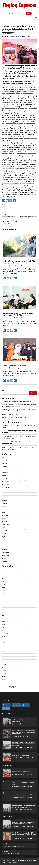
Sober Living (5, 633)
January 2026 (5, 478)
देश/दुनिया (4, 673)
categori (4, 590)
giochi (3, 606)
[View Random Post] (35, 18)
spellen (3, 636)
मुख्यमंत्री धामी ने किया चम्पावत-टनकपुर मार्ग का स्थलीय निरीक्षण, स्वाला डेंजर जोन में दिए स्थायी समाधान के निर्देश (19, 262)
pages (3, 624)
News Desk (26, 36)
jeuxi (3, 615)
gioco (3, 609)
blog (3, 581)
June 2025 (4, 500)
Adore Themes (12, 862)
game (3, 600)
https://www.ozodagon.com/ (9, 436)
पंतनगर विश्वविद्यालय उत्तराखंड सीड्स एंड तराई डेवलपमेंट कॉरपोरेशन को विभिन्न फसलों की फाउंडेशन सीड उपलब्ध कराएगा (24, 834)
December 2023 (6, 546)
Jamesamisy (5, 447)
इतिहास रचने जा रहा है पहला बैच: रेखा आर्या (10, 414)
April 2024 (4, 540)
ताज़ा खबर (4, 670)
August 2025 (5, 494)
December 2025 (6, 481)
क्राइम (3, 667)
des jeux (4, 593)
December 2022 (6, 552)
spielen (3, 642)
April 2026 (4, 469)
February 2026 (5, 475)
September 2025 (6, 491)
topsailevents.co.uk (6, 655)
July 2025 (4, 497)
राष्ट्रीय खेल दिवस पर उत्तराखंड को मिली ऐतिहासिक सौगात (14, 417)
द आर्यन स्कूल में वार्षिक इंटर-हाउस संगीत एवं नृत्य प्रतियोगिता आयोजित (16, 401)
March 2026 (5, 472)
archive (3, 578)
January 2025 (5, 515)
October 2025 (5, 488)
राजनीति (3, 676)
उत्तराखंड (10, 205)
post (3, 630)
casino (3, 587)
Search (4, 390)
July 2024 (4, 530)
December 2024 (6, 518)
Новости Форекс (6, 661)
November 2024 (6, 521)
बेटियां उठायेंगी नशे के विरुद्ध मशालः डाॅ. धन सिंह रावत (23, 795)
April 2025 (4, 506)
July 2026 (4, 460)
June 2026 (4, 463)
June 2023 (4, 549)
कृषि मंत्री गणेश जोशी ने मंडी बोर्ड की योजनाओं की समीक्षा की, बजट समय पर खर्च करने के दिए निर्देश (18, 314)
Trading (3, 658)
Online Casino (5, 621)
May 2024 (4, 537)
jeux (3, 612)
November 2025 (6, 484)
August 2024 (5, 527)
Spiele (3, 639)
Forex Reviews (5, 596)
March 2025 (5, 509)
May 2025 (4, 503)
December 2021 (6, 558)
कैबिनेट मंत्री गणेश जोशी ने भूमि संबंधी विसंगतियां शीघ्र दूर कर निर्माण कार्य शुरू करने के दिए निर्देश (23, 806)
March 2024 (5, 543)
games (3, 603)
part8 (3, 627)
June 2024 (4, 533)
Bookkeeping (5, 584)
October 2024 (5, 524)
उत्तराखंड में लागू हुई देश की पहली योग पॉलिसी (14, 365)
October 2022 (5, 555)
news (3, 618)
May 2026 (4, 466)
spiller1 (3, 652)
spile (3, 645)
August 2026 (5, 457)
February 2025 (5, 512)
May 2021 (4, 561)
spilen (3, 649)
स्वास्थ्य (3, 679)
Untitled (5, 844)
